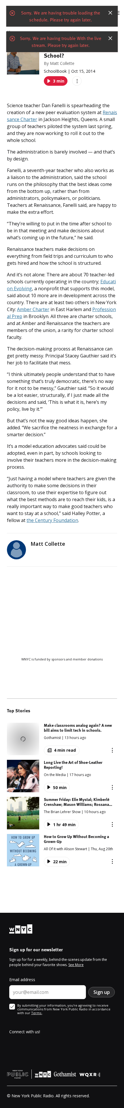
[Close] (110, 13)
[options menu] (77, 81)
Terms (36, 1013)
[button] (62, 739)
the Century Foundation (52, 520)
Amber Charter (33, 309)
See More (76, 964)
